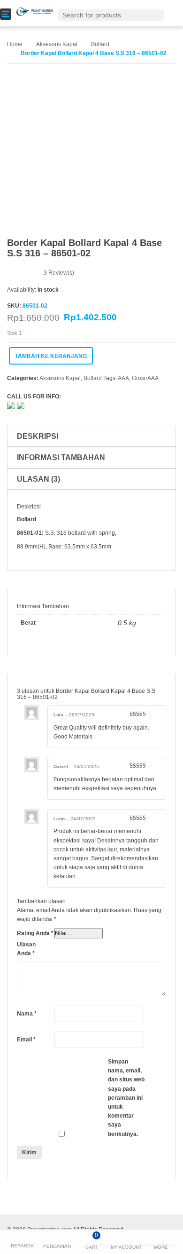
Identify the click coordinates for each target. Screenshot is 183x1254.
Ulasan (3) (38, 479)
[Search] (159, 14)
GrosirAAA (145, 378)
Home (15, 44)
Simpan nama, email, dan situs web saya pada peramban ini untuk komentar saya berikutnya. (126, 1097)
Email (26, 1039)
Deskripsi (37, 436)
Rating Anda (35, 933)
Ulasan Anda (26, 949)
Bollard (100, 44)
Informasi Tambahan (61, 457)
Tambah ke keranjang (51, 356)
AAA (123, 378)
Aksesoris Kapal (56, 44)
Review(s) (59, 273)
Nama (27, 1013)
